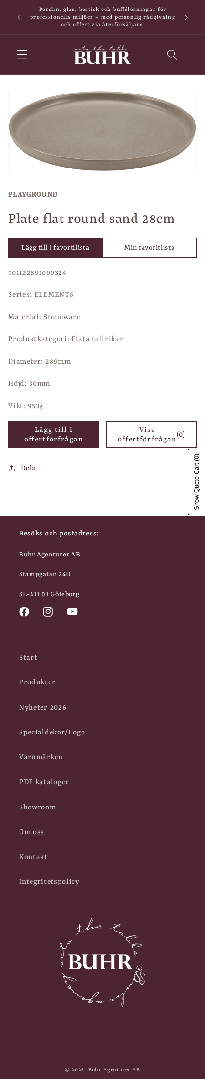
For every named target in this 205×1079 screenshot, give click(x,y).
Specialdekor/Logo (52, 732)
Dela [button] (28, 468)
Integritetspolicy (49, 882)
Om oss (31, 832)
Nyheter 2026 (42, 707)
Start (28, 657)
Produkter (37, 682)
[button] (22, 54)
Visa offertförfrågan (151, 435)
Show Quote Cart (196, 482)
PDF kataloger (44, 782)
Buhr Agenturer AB (114, 1070)
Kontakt (33, 857)
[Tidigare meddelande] (18, 17)
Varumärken (41, 757)
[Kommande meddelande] (186, 17)
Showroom (37, 807)
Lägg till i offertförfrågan (53, 435)
